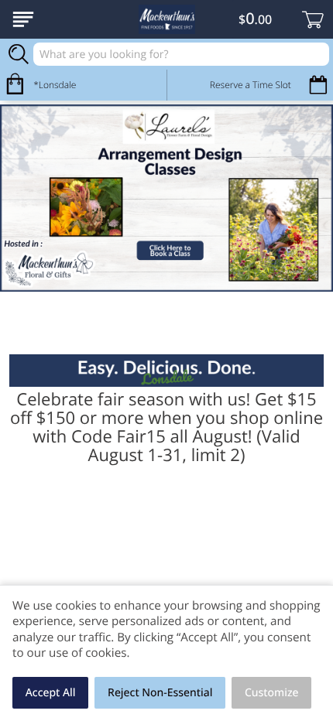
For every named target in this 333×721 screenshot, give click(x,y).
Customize (272, 692)
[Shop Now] (23, 19)
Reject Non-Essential (160, 692)
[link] (166, 198)
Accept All (51, 692)
